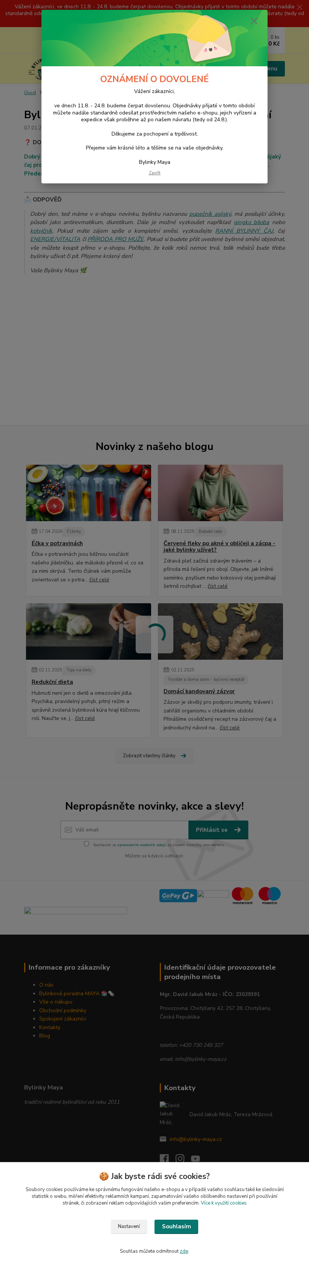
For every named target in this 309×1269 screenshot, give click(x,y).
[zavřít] (254, 21)
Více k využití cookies (224, 1203)
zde (184, 1251)
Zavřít (155, 173)
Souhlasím (176, 1226)
